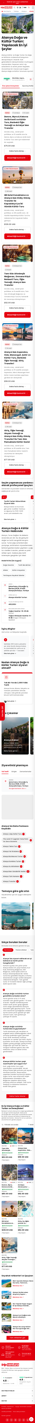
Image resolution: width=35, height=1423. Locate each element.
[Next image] (15, 1136)
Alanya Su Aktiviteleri (12, 866)
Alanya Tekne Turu (11, 846)
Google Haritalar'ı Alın (17, 788)
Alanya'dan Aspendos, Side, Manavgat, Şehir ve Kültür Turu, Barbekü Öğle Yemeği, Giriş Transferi (17, 358)
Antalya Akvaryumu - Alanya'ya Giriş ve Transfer (25, 1188)
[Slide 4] (19, 107)
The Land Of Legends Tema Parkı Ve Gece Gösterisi (17, 840)
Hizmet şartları (6, 1415)
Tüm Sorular (8, 950)
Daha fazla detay (16, 151)
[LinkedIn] (27, 1420)
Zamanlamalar (25, 772)
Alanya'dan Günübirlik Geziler (16, 871)
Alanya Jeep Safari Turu (13, 834)
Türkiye (16, 11)
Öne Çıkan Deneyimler (10, 86)
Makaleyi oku (17, 1286)
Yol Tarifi (5, 772)
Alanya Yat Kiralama (12, 851)
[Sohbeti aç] (31, 1419)
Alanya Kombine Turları (13, 861)
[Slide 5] (20, 107)
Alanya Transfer (10, 881)
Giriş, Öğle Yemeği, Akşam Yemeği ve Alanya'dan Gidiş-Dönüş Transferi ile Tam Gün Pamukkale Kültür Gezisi (17, 436)
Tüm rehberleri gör (17, 1338)
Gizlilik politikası (7, 1411)
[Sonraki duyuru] (31, 2)
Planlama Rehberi (21, 950)
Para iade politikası (19, 1411)
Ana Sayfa (7, 11)
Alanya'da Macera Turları (14, 856)
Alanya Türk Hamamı (12, 876)
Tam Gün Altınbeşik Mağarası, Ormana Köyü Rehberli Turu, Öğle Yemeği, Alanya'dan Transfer (17, 279)
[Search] (14, 7)
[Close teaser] (5, 702)
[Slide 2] (16, 107)
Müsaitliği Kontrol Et (16, 158)
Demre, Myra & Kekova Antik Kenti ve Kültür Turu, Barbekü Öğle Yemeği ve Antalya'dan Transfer (16, 122)
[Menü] (33, 7)
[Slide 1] (15, 107)
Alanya (24, 11)
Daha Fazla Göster (18, 1096)
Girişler (14, 772)
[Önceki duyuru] (4, 2)
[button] (2, 711)
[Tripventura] (10, 1365)
